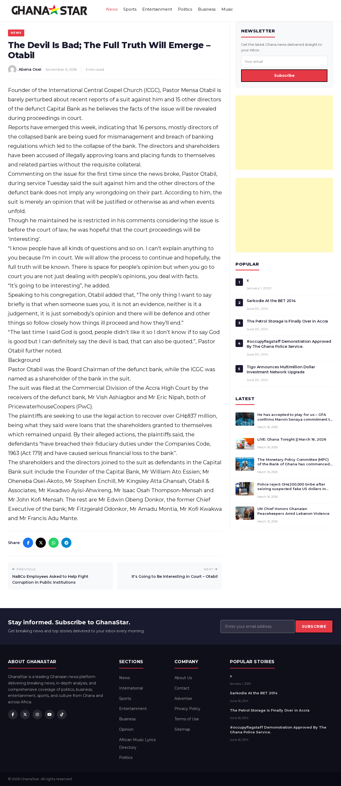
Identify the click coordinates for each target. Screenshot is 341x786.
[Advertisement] (284, 132)
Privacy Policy (187, 708)
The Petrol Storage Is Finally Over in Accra (287, 321)
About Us (183, 677)
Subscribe (284, 75)
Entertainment (157, 9)
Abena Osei (30, 69)
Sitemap (182, 729)
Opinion (126, 729)
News (111, 9)
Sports (129, 9)
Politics (185, 9)
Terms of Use (186, 719)
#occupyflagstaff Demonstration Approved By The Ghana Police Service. (289, 344)
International (131, 688)
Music (227, 9)
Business (207, 9)
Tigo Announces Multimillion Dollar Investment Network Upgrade (281, 369)
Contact (181, 688)
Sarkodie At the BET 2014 (271, 300)
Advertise (183, 698)
